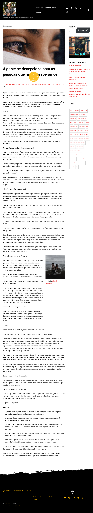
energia (87, 122)
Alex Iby (55, 281)
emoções (81, 122)
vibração (72, 166)
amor (82, 110)
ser (78, 158)
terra (78, 162)
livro (87, 134)
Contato (38, 12)
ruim (81, 154)
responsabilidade (74, 154)
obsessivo (86, 138)
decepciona (43, 84)
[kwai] (76, 8)
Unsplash (49, 283)
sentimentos (73, 158)
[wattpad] (80, 8)
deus (71, 122)
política (81, 146)
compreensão (82, 114)
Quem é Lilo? (7, 491)
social (82, 158)
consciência (73, 118)
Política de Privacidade (40, 497)
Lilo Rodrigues (9, 84)
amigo (71, 110)
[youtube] (67, 8)
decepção (35, 84)
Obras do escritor (18, 491)
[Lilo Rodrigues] (9, 14)
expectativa (51, 84)
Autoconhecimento (24, 84)
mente (76, 138)
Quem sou (39, 8)
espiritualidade (73, 126)
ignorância (80, 130)
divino (75, 122)
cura (79, 118)
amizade (77, 110)
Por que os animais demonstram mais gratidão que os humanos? (79, 94)
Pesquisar (72, 26)
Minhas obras (50, 8)
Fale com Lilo (30, 491)
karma (71, 134)
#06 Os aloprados (75, 65)
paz (77, 146)
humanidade (73, 130)
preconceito (73, 150)
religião (79, 150)
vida (77, 166)
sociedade (72, 162)
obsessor (72, 142)
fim (87, 126)
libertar (76, 134)
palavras (72, 146)
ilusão (58, 84)
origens (83, 142)
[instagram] (67, 12)
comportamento (74, 114)
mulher (81, 138)
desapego (83, 118)
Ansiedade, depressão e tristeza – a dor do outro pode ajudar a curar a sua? (79, 86)
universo (83, 162)
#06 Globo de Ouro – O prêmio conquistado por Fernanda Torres (79, 71)
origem (78, 142)
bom (86, 110)
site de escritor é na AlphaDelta (12, 506)
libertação (82, 134)
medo (71, 138)
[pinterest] (71, 8)
